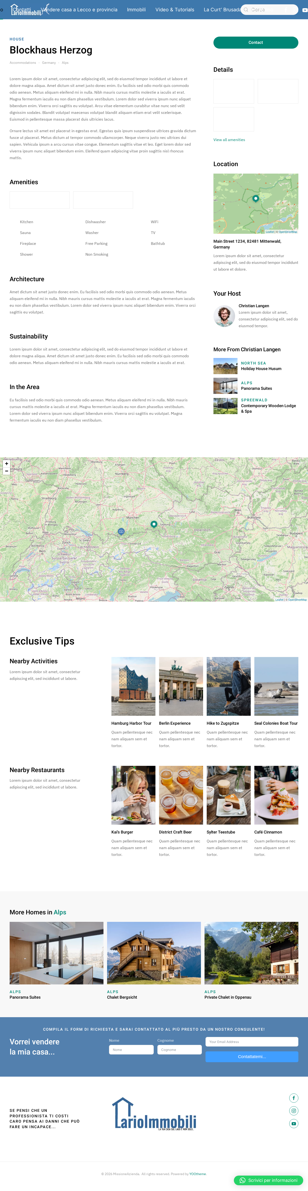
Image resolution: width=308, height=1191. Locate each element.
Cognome (165, 1040)
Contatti (22, 10)
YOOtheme (197, 1174)
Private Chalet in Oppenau (228, 997)
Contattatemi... (252, 1056)
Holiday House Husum (261, 369)
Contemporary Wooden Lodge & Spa (268, 409)
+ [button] (6, 464)
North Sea (253, 363)
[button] (268, 1180)
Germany (49, 62)
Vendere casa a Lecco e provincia (79, 10)
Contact (256, 42)
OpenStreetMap (288, 232)
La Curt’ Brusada (223, 10)
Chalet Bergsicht (122, 997)
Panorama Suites (256, 388)
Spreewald (254, 400)
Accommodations (23, 62)
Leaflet (270, 232)
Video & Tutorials (174, 10)
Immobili (136, 10)
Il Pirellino (262, 10)
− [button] (6, 471)
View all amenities (229, 139)
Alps (65, 62)
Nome (114, 1040)
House (17, 39)
